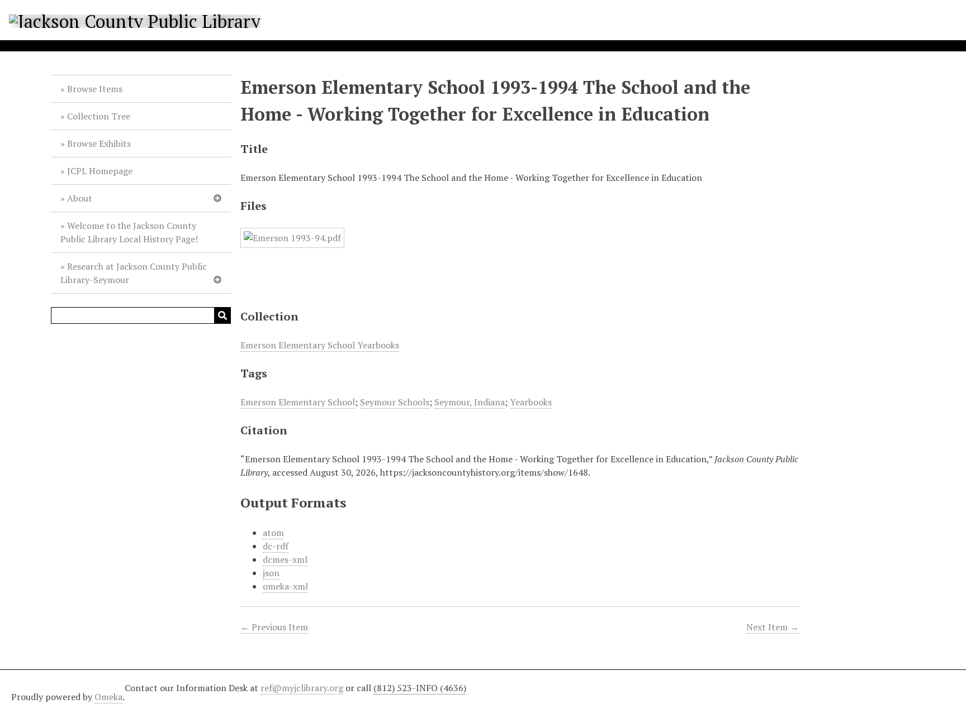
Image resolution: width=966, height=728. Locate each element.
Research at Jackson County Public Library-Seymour (133, 273)
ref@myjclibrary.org (302, 688)
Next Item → (772, 627)
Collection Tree (98, 116)
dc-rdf (275, 546)
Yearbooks (531, 402)
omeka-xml (285, 586)
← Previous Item (274, 627)
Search (222, 315)
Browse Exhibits (99, 143)
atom (273, 532)
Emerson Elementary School (297, 402)
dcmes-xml (285, 559)
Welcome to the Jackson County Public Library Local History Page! (129, 232)
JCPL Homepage (99, 171)
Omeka (108, 697)
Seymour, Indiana (469, 402)
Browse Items (94, 89)
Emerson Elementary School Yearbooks (319, 345)
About (79, 198)
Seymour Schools (394, 402)
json (271, 573)
